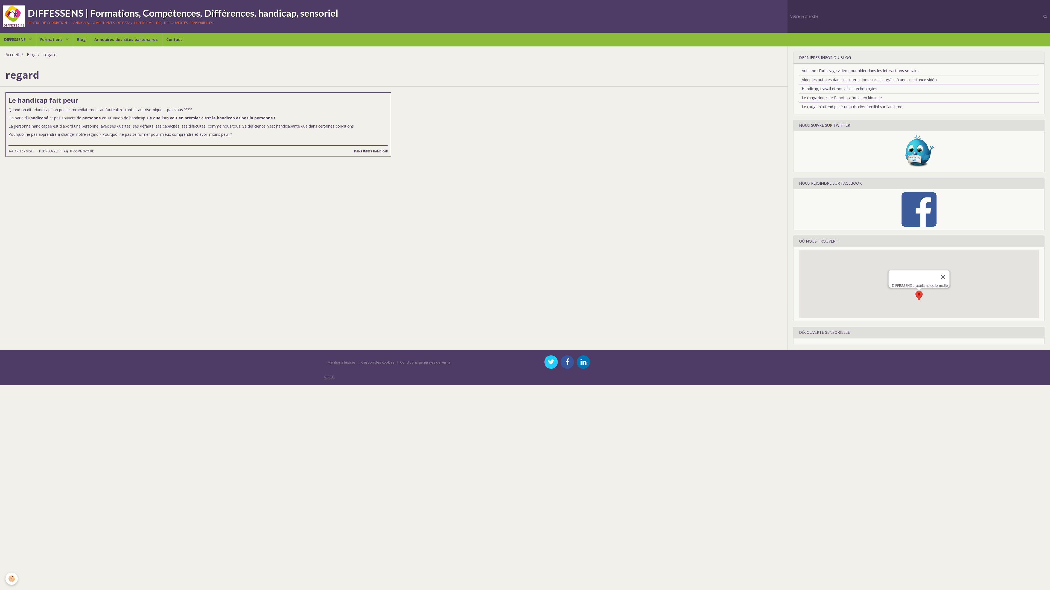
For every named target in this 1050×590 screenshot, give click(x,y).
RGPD (329, 376)
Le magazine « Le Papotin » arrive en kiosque (842, 97)
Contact (174, 39)
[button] (919, 296)
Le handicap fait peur (43, 100)
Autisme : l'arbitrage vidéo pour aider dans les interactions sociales (860, 70)
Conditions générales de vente (425, 362)
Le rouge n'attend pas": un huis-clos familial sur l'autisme (852, 106)
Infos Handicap (375, 151)
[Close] (942, 277)
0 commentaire (82, 151)
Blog (81, 39)
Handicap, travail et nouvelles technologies (839, 88)
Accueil (12, 55)
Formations (52, 39)
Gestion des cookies (378, 362)
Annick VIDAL (24, 151)
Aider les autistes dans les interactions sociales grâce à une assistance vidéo (869, 79)
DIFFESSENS (15, 39)
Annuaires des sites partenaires (126, 39)
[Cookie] (11, 579)
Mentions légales (342, 362)
